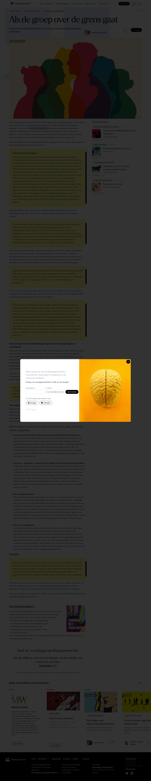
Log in (34, 409)
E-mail (48, 388)
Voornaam (30, 388)
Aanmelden (72, 392)
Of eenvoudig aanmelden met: (38, 398)
